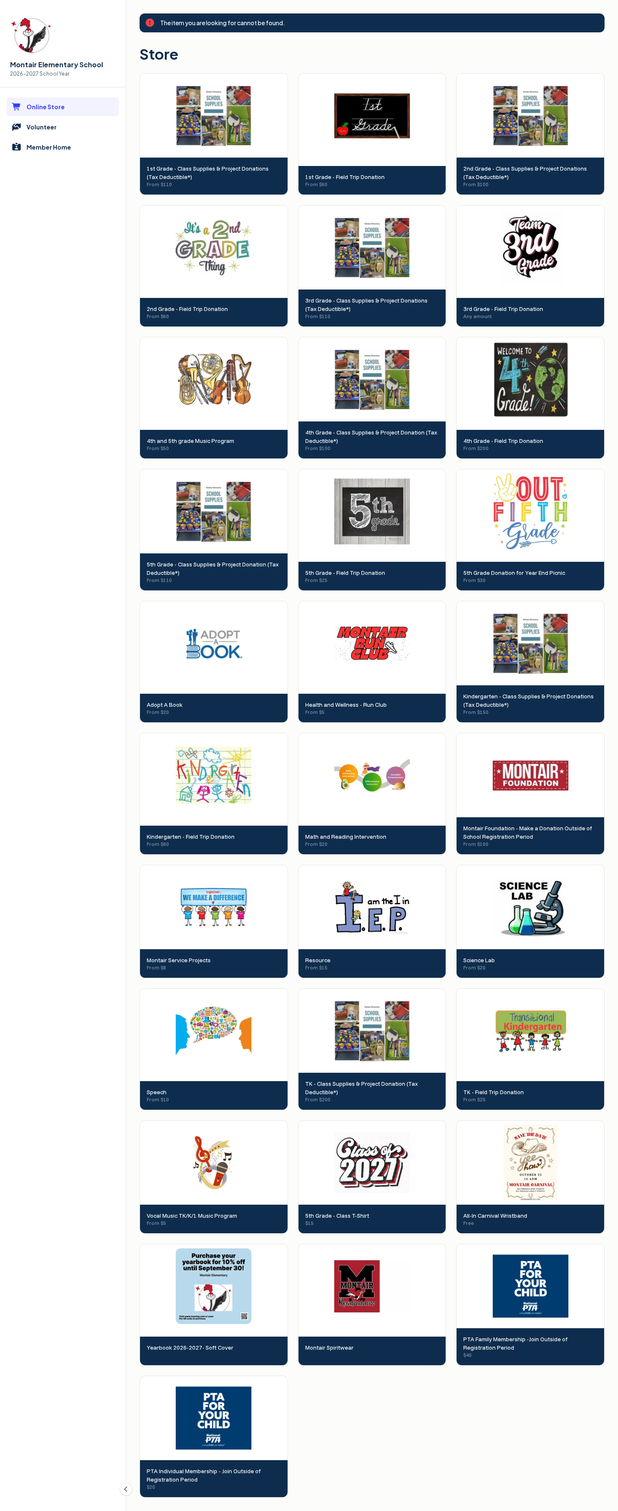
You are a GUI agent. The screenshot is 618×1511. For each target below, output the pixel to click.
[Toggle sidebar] (126, 1489)
